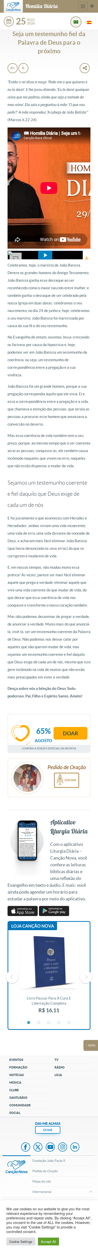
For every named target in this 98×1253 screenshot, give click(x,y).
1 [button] (29, 1023)
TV (57, 1059)
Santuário (18, 1097)
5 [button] (69, 1023)
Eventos (16, 1059)
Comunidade (20, 1105)
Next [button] (86, 977)
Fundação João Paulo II (48, 1161)
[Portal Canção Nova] (13, 6)
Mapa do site (41, 1181)
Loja (58, 1075)
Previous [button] (12, 977)
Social (14, 1112)
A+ (12, 68)
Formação (18, 1067)
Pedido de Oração (45, 1171)
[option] (49, 977)
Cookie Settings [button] (20, 1241)
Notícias (16, 1075)
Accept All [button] (48, 1241)
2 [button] (39, 1023)
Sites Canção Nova (91, 6)
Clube (14, 1090)
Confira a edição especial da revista (49, 748)
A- (23, 68)
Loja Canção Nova (32, 926)
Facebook (26, 1147)
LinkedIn (75, 1147)
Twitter (38, 1147)
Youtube (50, 1147)
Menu (82, 6)
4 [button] (59, 1023)
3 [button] (49, 1023)
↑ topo (90, 1045)
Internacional (41, 1192)
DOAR (47, 1130)
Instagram (63, 1147)
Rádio (60, 1067)
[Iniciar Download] (86, 258)
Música (15, 1082)
